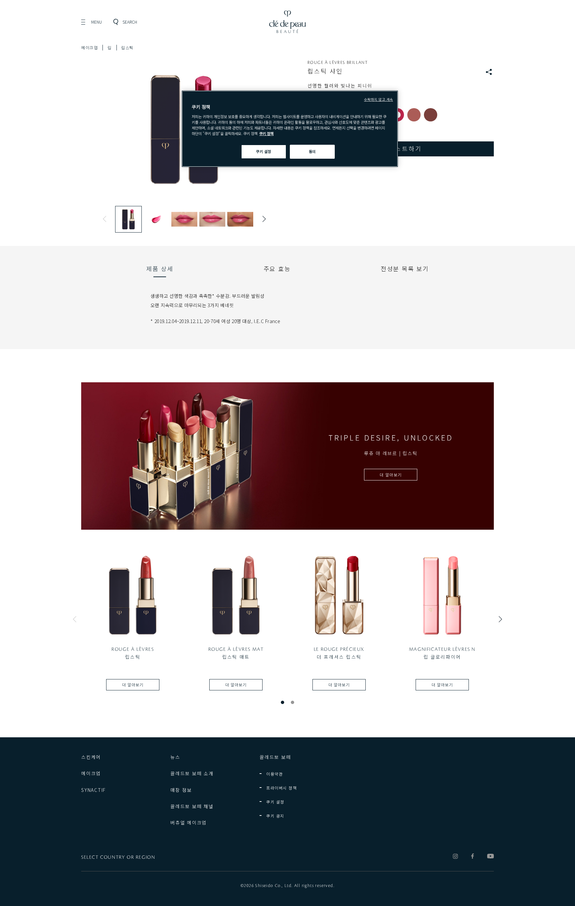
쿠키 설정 (275, 802)
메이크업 (89, 47)
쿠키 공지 (275, 815)
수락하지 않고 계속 (378, 99)
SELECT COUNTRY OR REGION (118, 857)
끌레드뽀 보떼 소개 (192, 773)
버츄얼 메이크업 (188, 822)
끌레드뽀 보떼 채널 (192, 806)
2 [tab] (292, 702)
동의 (312, 151)
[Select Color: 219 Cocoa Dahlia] (430, 114)
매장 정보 (181, 790)
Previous (106, 219)
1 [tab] (282, 702)
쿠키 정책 (266, 133)
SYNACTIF (93, 790)
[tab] (160, 268)
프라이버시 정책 (281, 788)
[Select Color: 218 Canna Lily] (414, 114)
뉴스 (175, 757)
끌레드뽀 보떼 (275, 757)
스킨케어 (91, 757)
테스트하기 (405, 148)
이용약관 (274, 774)
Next (263, 219)
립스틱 (127, 47)
